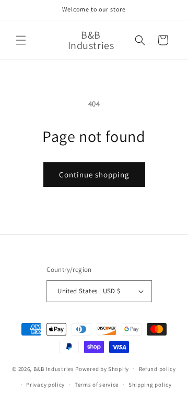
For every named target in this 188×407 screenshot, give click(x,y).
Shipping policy (150, 384)
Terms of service (97, 384)
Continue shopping (94, 174)
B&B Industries (54, 368)
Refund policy (157, 369)
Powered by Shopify (102, 368)
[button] (20, 40)
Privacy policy (45, 384)
